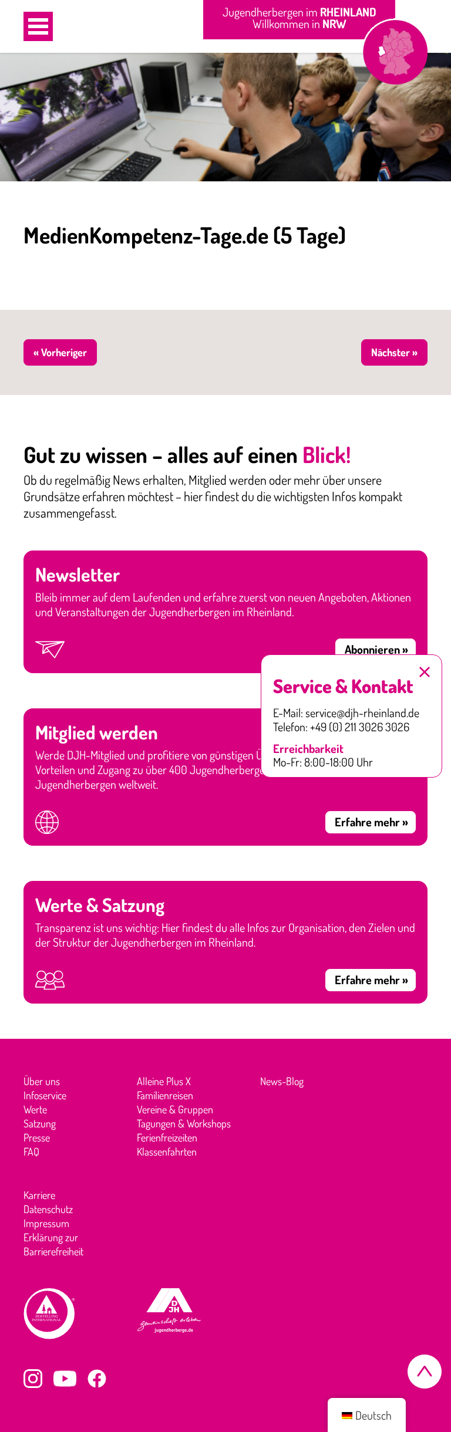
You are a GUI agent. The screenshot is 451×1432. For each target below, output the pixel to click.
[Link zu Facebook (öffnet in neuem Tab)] (96, 1378)
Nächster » (394, 352)
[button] (38, 26)
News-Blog (282, 1081)
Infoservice (44, 1095)
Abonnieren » (376, 649)
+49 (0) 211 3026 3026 (359, 727)
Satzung (39, 1123)
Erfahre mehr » (371, 821)
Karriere (39, 1194)
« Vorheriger (60, 352)
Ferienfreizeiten (167, 1137)
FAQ (31, 1151)
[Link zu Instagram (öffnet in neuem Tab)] (32, 1378)
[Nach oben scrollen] (424, 1371)
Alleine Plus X (164, 1081)
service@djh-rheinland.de (362, 713)
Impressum (46, 1223)
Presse (36, 1137)
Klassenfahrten (167, 1151)
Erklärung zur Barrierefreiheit (53, 1244)
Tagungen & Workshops (184, 1123)
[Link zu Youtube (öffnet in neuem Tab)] (64, 1378)
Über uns (41, 1081)
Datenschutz (48, 1209)
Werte (35, 1109)
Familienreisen (165, 1095)
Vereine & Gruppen (175, 1109)
